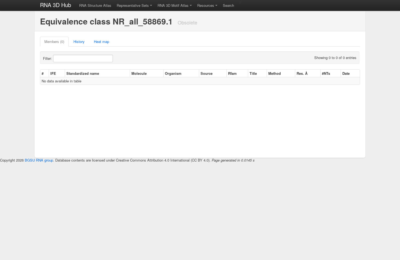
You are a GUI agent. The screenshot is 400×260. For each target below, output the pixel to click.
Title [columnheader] (253, 73)
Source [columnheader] (207, 73)
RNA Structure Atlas (95, 5)
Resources (205, 5)
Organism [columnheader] (173, 73)
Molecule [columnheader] (139, 73)
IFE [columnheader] (53, 73)
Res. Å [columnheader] (302, 73)
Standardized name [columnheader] (82, 73)
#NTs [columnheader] (326, 73)
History (79, 41)
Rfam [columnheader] (232, 73)
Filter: (48, 58)
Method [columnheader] (274, 73)
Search (228, 5)
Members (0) (54, 41)
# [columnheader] (43, 73)
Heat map (101, 41)
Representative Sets (133, 5)
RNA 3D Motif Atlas (173, 5)
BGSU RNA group (39, 160)
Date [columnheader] (346, 73)
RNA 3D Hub (55, 5)
